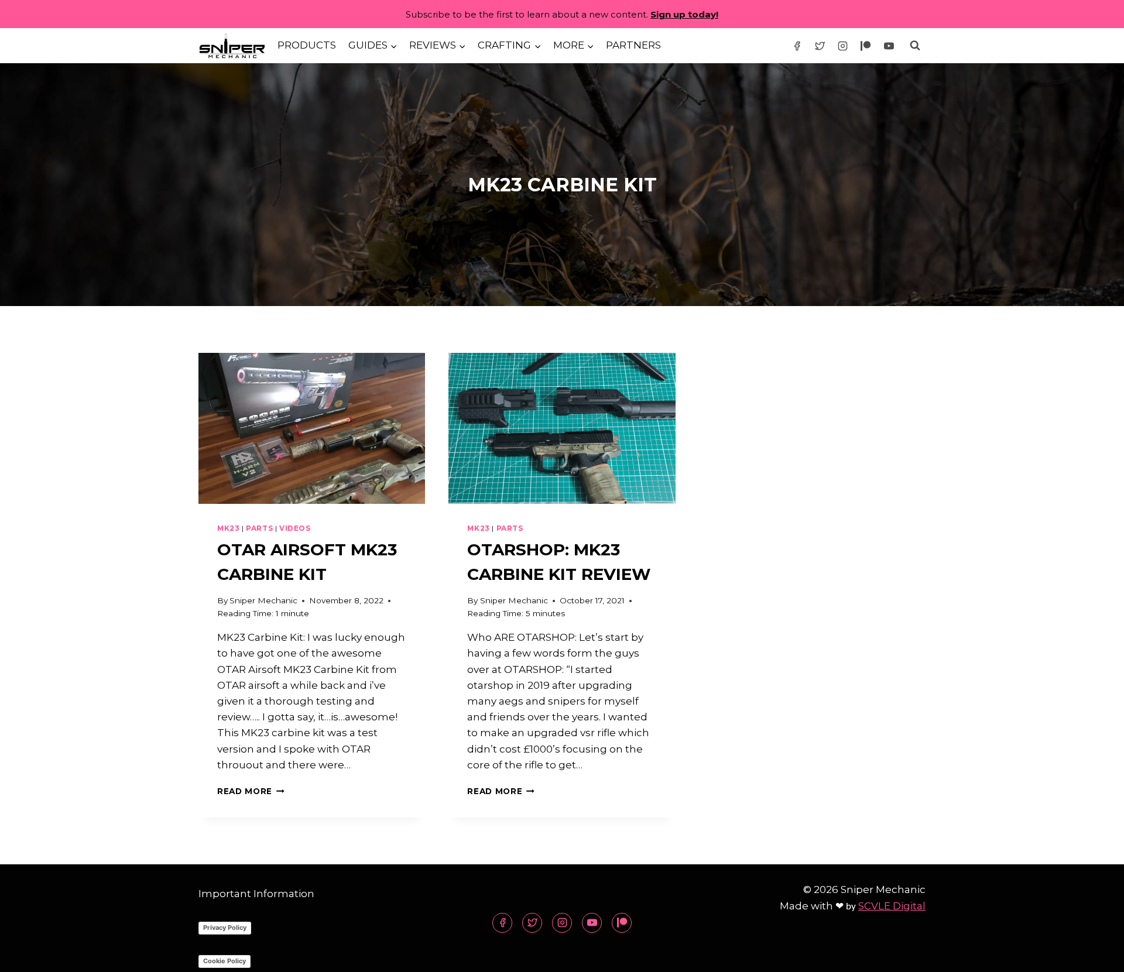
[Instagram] (843, 46)
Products (306, 45)
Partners (633, 45)
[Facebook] (797, 46)
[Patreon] (866, 46)
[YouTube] (889, 46)
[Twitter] (820, 46)
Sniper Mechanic (263, 600)
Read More (251, 791)
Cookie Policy (224, 961)
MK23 (228, 528)
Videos (295, 528)
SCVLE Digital (892, 906)
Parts (259, 528)
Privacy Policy (224, 927)
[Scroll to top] (1094, 954)
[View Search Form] (915, 45)
